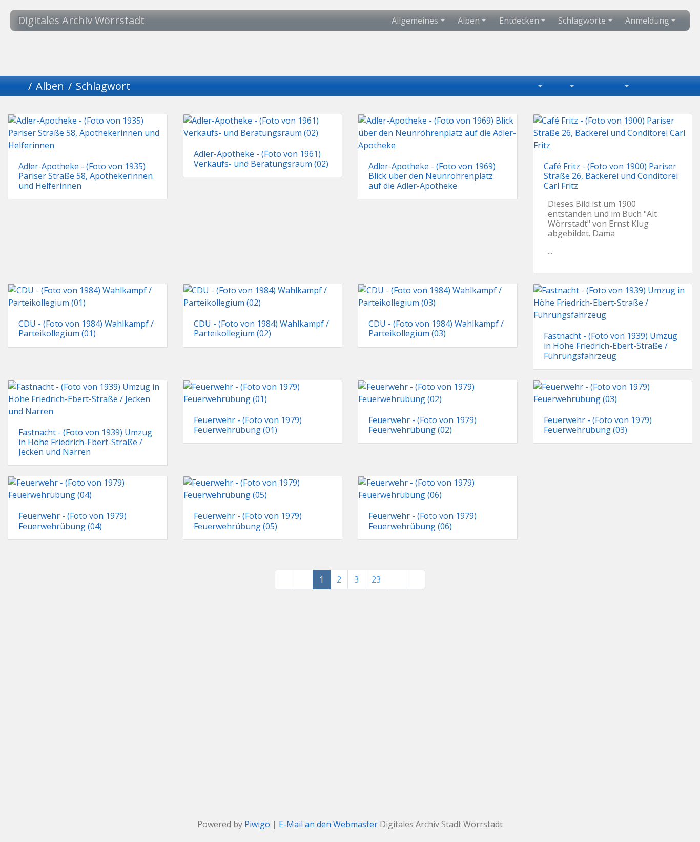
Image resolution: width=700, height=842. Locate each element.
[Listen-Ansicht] (672, 86)
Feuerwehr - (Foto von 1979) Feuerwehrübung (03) (598, 425)
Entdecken (519, 20)
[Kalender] (619, 86)
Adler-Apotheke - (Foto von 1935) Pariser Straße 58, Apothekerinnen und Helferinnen (85, 176)
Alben (469, 20)
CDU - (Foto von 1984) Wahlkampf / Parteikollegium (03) (436, 328)
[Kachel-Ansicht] (649, 86)
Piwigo (257, 824)
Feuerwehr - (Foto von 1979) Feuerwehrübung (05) (248, 521)
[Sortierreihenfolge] (533, 86)
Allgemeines (415, 20)
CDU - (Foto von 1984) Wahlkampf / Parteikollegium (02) (261, 328)
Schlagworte (582, 20)
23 (376, 579)
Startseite (20, 86)
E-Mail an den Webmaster (328, 824)
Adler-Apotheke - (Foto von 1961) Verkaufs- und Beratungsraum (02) (261, 159)
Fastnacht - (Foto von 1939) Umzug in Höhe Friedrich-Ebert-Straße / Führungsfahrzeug (610, 346)
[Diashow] (592, 86)
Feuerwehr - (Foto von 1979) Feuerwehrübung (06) (422, 521)
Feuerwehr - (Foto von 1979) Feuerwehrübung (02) (422, 425)
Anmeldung (647, 20)
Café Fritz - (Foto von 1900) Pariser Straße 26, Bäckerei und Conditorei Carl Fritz (611, 176)
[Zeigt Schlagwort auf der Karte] (636, 82)
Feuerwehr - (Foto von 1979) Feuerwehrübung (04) (72, 521)
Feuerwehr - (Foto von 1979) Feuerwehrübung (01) (248, 425)
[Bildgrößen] (565, 86)
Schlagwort (103, 86)
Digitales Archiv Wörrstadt (81, 20)
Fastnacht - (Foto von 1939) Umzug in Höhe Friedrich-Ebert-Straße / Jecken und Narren (85, 442)
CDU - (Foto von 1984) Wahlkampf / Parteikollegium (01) (86, 328)
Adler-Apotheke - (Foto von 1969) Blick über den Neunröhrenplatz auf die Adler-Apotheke (432, 176)
